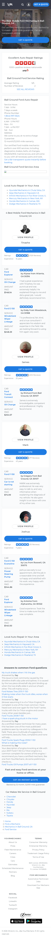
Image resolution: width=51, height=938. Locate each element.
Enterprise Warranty (38, 846)
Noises (10, 691)
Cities (12, 857)
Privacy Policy (38, 850)
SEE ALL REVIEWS (25, 89)
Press (12, 846)
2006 (27, 740)
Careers (12, 853)
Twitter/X (13, 905)
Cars (13, 861)
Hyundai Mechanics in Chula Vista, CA (27, 190)
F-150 (25, 691)
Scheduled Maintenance (12, 868)
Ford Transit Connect (8, 394)
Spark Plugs (19, 740)
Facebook (12, 897)
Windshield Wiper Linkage (10, 319)
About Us (13, 842)
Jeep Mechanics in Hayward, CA (24, 193)
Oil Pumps (18, 764)
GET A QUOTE (41, 4)
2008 (15, 716)
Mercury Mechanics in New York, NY (26, 198)
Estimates (12, 864)
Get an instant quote (25, 780)
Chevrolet (11, 797)
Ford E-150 (9, 308)
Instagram (12, 909)
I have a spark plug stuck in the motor (20, 718)
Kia (8, 810)
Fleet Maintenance (13, 850)
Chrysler (10, 799)
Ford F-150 (9, 474)
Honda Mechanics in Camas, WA (24, 201)
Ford (4, 691)
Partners (13, 872)
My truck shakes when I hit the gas (18, 672)
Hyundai (11, 805)
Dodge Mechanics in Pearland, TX (25, 204)
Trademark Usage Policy (38, 853)
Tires (15, 691)
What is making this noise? (14, 743)
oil (30, 764)
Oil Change (10, 282)
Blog (13, 876)
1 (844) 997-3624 (12, 116)
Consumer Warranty (38, 842)
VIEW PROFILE (26, 237)
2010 (20, 691)
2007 (26, 764)
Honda (10, 802)
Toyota (10, 815)
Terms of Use (38, 857)
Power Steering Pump (8, 574)
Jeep (9, 807)
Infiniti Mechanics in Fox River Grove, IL (27, 196)
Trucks (10, 716)
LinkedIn (13, 901)
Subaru (10, 813)
